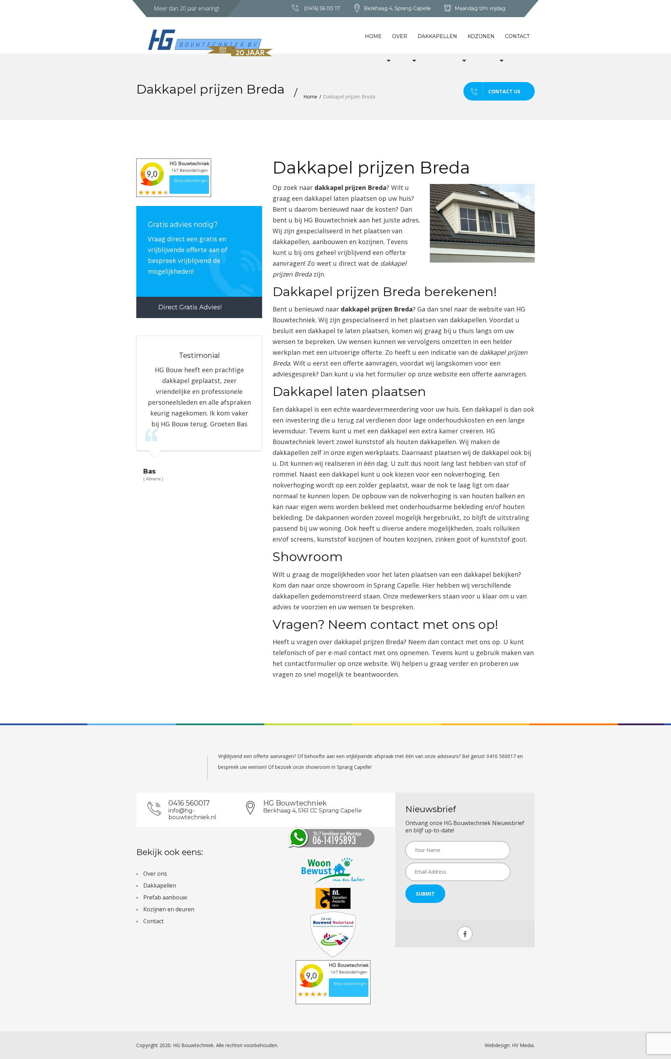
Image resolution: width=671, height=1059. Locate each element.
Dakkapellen (437, 36)
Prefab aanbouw (165, 897)
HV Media (523, 1045)
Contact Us (504, 91)
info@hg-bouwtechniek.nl (192, 814)
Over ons (155, 873)
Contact (517, 36)
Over (399, 36)
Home (373, 36)
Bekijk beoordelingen (191, 180)
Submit (425, 893)
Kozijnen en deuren (168, 909)
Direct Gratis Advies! (189, 307)
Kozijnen (481, 36)
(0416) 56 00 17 (322, 8)
